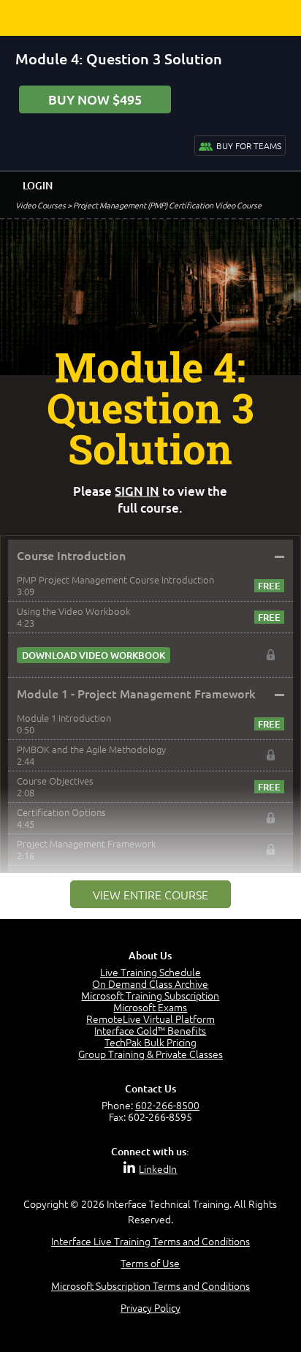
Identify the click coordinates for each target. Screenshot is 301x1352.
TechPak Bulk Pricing (150, 1042)
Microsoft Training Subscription (150, 995)
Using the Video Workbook (73, 611)
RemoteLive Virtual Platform (150, 1018)
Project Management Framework (86, 843)
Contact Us (150, 1088)
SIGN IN (137, 491)
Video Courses (40, 205)
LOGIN (38, 185)
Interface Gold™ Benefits (150, 1030)
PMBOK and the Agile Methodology (91, 749)
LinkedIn (158, 1168)
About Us (150, 955)
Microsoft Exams (150, 1007)
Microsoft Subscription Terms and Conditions (150, 1285)
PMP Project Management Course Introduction (115, 579)
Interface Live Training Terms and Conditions (150, 1241)
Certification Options (61, 812)
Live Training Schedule (150, 971)
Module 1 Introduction (64, 718)
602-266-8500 (167, 1105)
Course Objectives (55, 781)
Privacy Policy (150, 1307)
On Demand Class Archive (150, 983)
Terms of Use (150, 1262)
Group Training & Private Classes (150, 1053)
